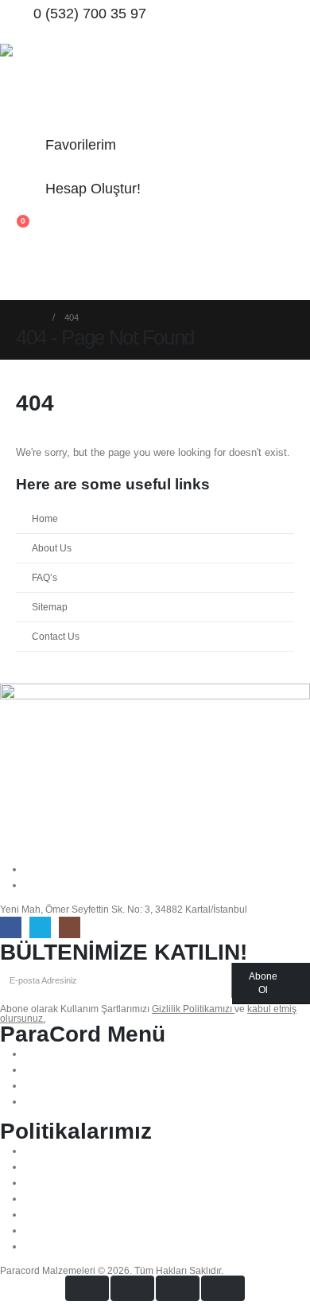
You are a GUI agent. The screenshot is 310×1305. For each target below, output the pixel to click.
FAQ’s (44, 577)
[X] (40, 927)
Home (45, 518)
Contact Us (55, 636)
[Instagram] (69, 927)
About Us (52, 548)
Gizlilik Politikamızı (193, 1008)
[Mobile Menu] (14, 259)
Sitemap (50, 607)
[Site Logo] (43, 87)
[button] (12, 289)
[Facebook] (10, 927)
